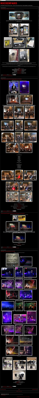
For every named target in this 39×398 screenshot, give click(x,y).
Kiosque (8, 75)
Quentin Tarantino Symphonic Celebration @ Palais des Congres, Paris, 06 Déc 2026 (12, 213)
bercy (6, 387)
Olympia (17, 382)
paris (9, 75)
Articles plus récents (3, 389)
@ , (19, 71)
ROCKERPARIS (8, 3)
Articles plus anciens (34, 389)
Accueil (19, 389)
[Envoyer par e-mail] (13, 74)
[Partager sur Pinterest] (15, 74)
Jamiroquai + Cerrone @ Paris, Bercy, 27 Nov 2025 (8, 251)
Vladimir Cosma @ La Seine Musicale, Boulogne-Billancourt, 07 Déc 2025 (11, 79)
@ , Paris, (19, 208)
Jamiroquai (10, 387)
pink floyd (11, 75)
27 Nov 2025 (4, 387)
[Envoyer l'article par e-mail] (12, 74)
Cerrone (8, 387)
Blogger (29, 396)
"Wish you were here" (5, 75)
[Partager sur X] (14, 74)
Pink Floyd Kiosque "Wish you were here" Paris (7, 8)
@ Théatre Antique (19, 72)
